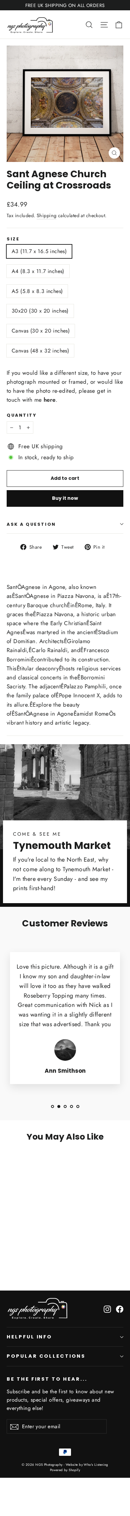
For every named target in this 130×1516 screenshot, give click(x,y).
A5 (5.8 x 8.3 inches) (37, 291)
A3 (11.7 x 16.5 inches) (39, 251)
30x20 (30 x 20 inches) (40, 311)
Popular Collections (46, 1356)
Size (13, 238)
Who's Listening (96, 1464)
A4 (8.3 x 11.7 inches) (38, 271)
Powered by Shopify (65, 1469)
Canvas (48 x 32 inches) (40, 350)
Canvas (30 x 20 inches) (41, 331)
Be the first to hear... (47, 1379)
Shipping (46, 215)
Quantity (21, 415)
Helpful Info (29, 1336)
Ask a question (31, 524)
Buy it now (65, 498)
